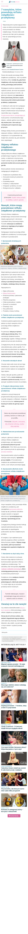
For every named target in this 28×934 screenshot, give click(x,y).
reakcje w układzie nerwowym (11, 569)
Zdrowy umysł (5, 787)
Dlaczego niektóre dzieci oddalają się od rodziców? (13, 686)
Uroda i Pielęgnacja (6, 704)
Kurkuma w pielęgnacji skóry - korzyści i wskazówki (12, 810)
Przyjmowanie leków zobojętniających (13, 115)
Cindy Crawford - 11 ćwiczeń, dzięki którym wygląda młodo (12, 727)
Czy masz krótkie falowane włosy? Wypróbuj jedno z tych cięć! (13, 748)
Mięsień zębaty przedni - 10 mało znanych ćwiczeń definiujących (13, 665)
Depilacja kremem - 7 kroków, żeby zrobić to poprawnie (14, 707)
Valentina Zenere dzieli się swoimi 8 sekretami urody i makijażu (13, 769)
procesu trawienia (6, 451)
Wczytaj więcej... (14, 816)
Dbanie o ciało (5, 808)
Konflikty (4, 683)
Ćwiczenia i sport (6, 662)
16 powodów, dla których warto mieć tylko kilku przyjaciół (12, 790)
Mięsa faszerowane (9, 293)
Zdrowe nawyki (4, 6)
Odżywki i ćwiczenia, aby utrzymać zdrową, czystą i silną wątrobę (15, 424)
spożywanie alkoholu (15, 509)
